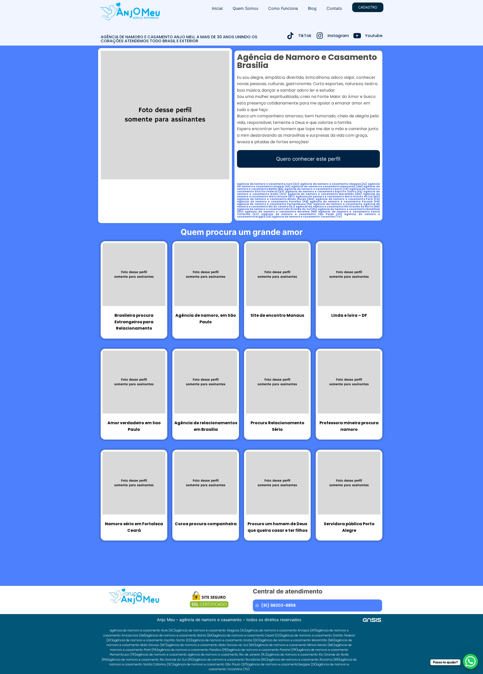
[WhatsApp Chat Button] (470, 661)
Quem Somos (245, 8)
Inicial (217, 8)
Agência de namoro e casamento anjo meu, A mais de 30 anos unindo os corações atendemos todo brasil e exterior (179, 39)
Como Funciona (283, 8)
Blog (312, 8)
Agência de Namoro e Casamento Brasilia (307, 61)
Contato (334, 8)
